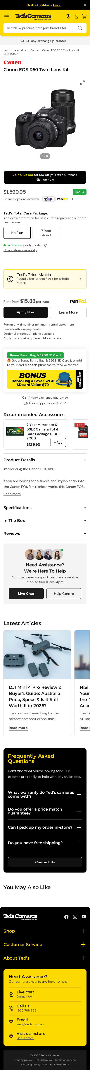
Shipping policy (30, 1064)
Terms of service (65, 1060)
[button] (72, 261)
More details (52, 338)
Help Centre (64, 593)
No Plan (17, 232)
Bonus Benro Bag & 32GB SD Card (45, 360)
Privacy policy (23, 1060)
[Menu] (8, 17)
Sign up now (45, 180)
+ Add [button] (58, 442)
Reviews (11, 533)
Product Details (19, 460)
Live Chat (26, 593)
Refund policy (43, 1060)
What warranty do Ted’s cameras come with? (41, 794)
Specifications (17, 507)
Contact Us (45, 862)
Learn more (11, 222)
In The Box (14, 520)
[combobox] (45, 28)
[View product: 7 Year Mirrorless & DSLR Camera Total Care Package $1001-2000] (15, 431)
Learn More (68, 312)
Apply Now (26, 312)
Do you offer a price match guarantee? (35, 811)
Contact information (56, 1064)
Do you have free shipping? (35, 842)
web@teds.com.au (30, 1024)
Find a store (25, 1038)
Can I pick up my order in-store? (40, 827)
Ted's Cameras (50, 1055)
